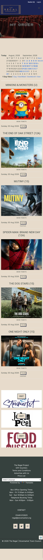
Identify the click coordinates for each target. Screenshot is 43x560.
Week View (26, 77)
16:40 (23, 175)
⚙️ (41, 537)
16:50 (23, 223)
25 (32, 69)
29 (25, 71)
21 (23, 69)
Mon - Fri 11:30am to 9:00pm (21, 492)
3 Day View (17, 77)
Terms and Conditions (21, 470)
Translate (29, 483)
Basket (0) (31, 2)
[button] (39, 8)
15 (25, 66)
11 (32, 63)
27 (36, 69)
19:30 (23, 325)
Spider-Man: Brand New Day (21, 232)
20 (36, 66)
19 (34, 66)
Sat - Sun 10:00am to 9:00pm (21, 495)
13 (36, 63)
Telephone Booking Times (21, 498)
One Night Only (19, 331)
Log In (39, 2)
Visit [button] (21, 396)
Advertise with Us (21, 473)
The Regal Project (21, 465)
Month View (36, 77)
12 (34, 63)
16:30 (23, 126)
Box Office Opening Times (21, 490)
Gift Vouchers (21, 468)
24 (30, 69)
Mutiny (19, 181)
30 (21, 71)
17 (30, 66)
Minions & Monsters (19, 85)
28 (23, 71)
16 (27, 66)
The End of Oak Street (18, 133)
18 (32, 66)
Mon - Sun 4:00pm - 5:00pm (21, 500)
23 (27, 69)
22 (25, 69)
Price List (21, 476)
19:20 (23, 277)
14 (23, 66)
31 (7, 74)
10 (30, 63)
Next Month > (40, 60)
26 (34, 69)
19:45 (23, 373)
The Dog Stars (19, 283)
